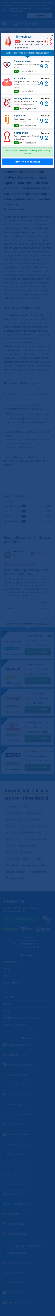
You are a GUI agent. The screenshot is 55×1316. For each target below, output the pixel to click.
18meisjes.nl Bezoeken (28, 161)
